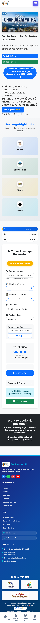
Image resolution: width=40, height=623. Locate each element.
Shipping (6, 524)
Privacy (10, 612)
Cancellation (8, 528)
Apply (21, 335)
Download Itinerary (21, 263)
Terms (19, 612)
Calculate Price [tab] (30, 229)
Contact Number (16, 271)
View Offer (21, 373)
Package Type (15, 315)
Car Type (13, 304)
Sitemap (29, 612)
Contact (6, 495)
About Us (6, 492)
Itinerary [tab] (33, 239)
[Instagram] (13, 476)
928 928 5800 (9, 552)
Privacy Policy (9, 517)
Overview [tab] (32, 234)
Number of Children (17, 294)
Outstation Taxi (9, 502)
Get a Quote (11, 62)
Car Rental (7, 506)
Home (5, 488)
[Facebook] (4, 476)
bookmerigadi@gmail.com (15, 558)
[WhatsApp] (8, 476)
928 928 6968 (9, 555)
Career (6, 499)
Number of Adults (17, 284)
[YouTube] (18, 476)
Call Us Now (11, 56)
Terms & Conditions (11, 521)
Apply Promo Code (16, 327)
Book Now (22, 401)
